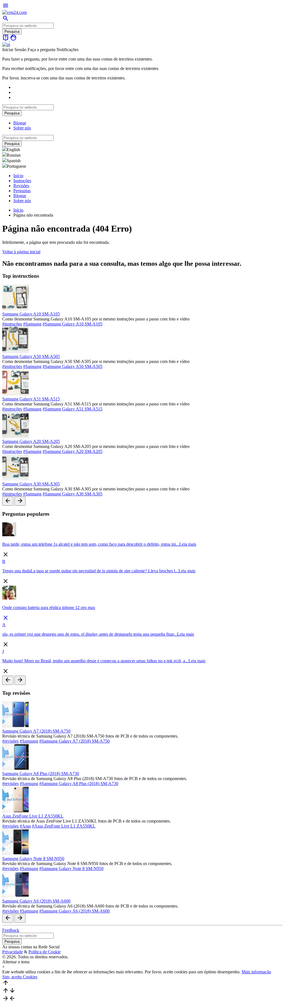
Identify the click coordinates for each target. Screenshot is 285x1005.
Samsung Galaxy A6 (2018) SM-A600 (36, 901)
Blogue (19, 123)
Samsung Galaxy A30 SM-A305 (31, 484)
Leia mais (187, 544)
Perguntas (22, 190)
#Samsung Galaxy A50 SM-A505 (72, 366)
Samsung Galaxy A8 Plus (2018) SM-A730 (40, 773)
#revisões (10, 741)
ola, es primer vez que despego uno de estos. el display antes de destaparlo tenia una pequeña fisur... (89, 634)
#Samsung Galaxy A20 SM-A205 (72, 451)
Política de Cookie (44, 951)
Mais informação (256, 971)
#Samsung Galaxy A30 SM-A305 (72, 494)
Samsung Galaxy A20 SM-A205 (31, 441)
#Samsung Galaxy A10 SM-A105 (72, 324)
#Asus (25, 826)
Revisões (21, 185)
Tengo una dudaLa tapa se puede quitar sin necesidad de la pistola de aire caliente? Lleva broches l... (90, 570)
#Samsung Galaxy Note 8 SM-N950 (71, 868)
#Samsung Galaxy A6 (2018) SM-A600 (74, 911)
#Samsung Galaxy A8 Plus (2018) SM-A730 (78, 783)
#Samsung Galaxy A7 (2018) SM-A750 (74, 741)
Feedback (10, 930)
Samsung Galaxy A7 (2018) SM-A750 (36, 731)
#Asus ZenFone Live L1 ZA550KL (63, 826)
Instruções (22, 180)
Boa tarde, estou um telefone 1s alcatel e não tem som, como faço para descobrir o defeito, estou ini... (90, 544)
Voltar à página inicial (21, 251)
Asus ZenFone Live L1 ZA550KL (32, 816)
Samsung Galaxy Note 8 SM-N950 (33, 858)
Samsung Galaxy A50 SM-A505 (31, 356)
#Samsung (32, 324)
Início (18, 175)
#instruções (12, 324)
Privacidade (12, 951)
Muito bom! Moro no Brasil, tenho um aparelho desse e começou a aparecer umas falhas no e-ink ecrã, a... (95, 660)
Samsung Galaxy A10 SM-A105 (31, 314)
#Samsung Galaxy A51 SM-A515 (72, 409)
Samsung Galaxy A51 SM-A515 (31, 399)
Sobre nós (22, 128)
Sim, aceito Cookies (19, 976)
